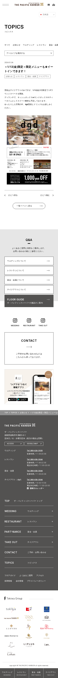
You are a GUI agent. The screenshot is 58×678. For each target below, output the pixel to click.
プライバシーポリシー (36, 581)
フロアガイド (10, 575)
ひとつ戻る (13, 195)
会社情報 (19, 581)
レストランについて (15, 270)
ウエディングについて (16, 261)
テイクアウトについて (16, 289)
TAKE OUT (43, 325)
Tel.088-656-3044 (35, 459)
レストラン (41, 45)
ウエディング (28, 45)
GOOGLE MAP (32, 444)
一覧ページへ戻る (24, 206)
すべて (7, 45)
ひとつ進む (45, 195)
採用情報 (8, 581)
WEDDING (15, 325)
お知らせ (16, 45)
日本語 (45, 14)
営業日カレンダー (37, 488)
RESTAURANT (29, 325)
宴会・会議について (15, 280)
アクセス (40, 575)
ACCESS (10, 444)
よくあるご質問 (26, 575)
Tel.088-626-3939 (35, 451)
